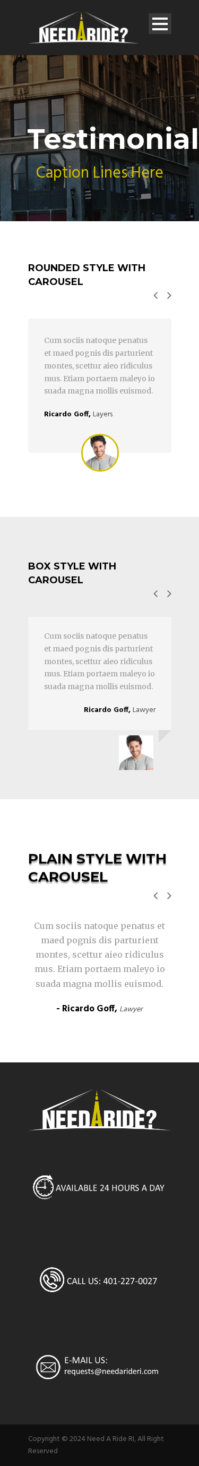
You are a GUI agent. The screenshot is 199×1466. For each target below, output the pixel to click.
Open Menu (160, 23)
